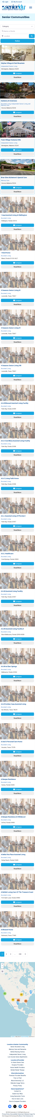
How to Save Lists (17, 1099)
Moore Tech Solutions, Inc (26, 1116)
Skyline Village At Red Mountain (12, 63)
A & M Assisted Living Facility (12, 591)
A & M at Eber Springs (9, 666)
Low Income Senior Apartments (17, 1057)
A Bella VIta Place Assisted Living (13, 854)
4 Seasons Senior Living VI (10, 328)
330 (20, 954)
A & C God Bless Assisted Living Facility (15, 441)
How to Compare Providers (17, 1101)
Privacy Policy (17, 1086)
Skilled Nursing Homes (17, 1052)
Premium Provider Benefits (17, 1075)
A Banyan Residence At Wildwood (13, 817)
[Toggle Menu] (30, 7)
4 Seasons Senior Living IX (10, 290)
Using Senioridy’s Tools (17, 1096)
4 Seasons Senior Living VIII (11, 365)
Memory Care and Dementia (17, 1049)
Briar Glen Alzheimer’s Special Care (14, 177)
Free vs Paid (17, 1078)
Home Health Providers (17, 1067)
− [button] (2, 967)
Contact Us (17, 1091)
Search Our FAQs (17, 1094)
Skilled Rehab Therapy (17, 1070)
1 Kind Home (5, 252)
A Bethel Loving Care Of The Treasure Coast (17, 892)
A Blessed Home (7, 929)
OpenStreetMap (25, 1036)
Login (6, 2)
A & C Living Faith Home (10, 478)
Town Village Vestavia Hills (11, 140)
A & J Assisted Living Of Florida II (13, 516)
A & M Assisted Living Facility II (12, 629)
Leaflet (12, 1036)
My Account (17, 2)
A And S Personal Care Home (11, 741)
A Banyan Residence (8, 779)
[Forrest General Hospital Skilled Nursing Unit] (31, 992)
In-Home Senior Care (17, 1062)
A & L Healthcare (7, 553)
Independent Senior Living (17, 1054)
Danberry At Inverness (9, 101)
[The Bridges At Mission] (17, 1003)
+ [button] (2, 964)
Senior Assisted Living (17, 1047)
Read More (17, 77)
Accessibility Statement (17, 1114)
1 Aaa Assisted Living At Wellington (14, 215)
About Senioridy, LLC (17, 1080)
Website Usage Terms (17, 1083)
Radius (17, 41)
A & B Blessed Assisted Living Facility (14, 403)
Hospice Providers (17, 1065)
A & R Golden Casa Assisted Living (13, 704)
